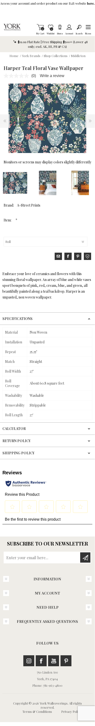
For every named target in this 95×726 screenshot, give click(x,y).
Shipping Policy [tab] (18, 453)
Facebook (41, 660)
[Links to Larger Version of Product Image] (47, 118)
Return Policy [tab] (16, 440)
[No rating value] (17, 76)
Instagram (28, 660)
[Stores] (60, 27)
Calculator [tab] (14, 428)
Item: (8, 220)
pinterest (77, 256)
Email (58, 256)
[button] (88, 27)
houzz (87, 256)
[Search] (79, 27)
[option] (47, 183)
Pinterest (65, 660)
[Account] (69, 27)
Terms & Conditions (37, 711)
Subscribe (85, 557)
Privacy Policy (71, 711)
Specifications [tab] (17, 318)
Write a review (52, 76)
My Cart (40, 27)
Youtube (53, 660)
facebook (68, 256)
